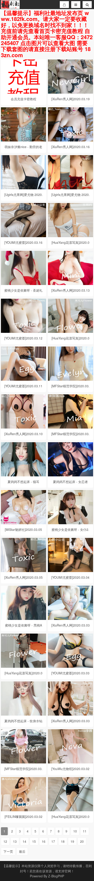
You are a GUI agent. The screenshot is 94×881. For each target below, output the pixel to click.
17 (53, 841)
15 (34, 841)
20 (82, 841)
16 (43, 841)
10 (75, 831)
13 (15, 841)
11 (84, 831)
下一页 (8, 851)
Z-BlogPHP (56, 876)
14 (24, 841)
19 (72, 841)
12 (5, 841)
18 (63, 841)
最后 (22, 851)
